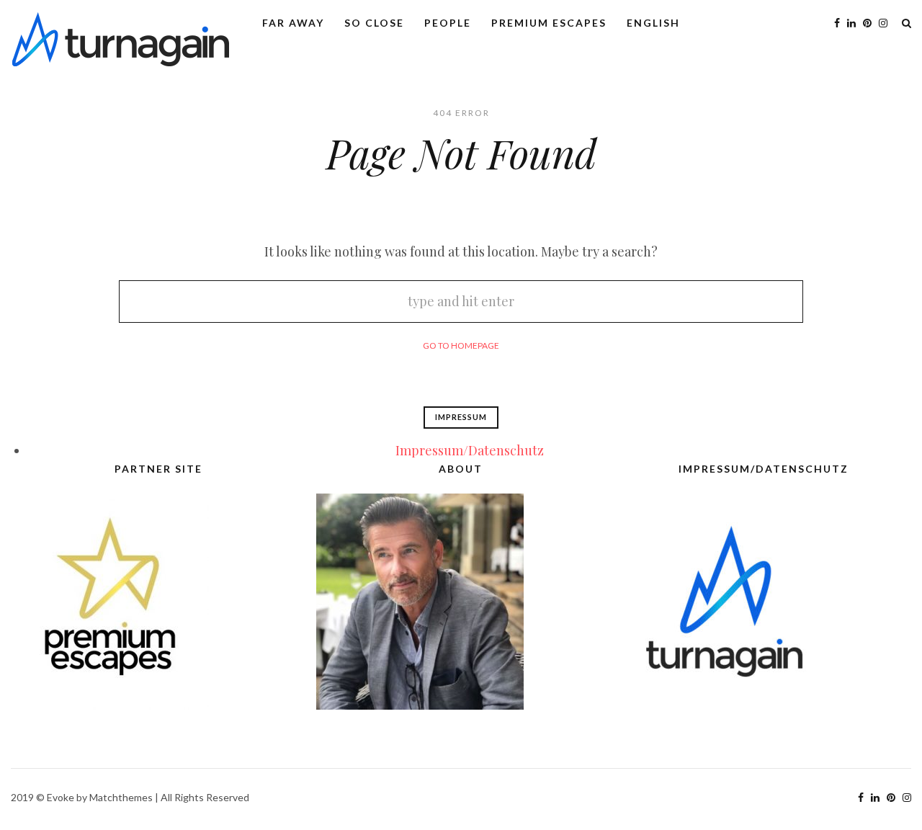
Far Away (293, 23)
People (447, 23)
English (653, 23)
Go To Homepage (461, 345)
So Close (374, 23)
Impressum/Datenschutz (469, 450)
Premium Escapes (549, 23)
